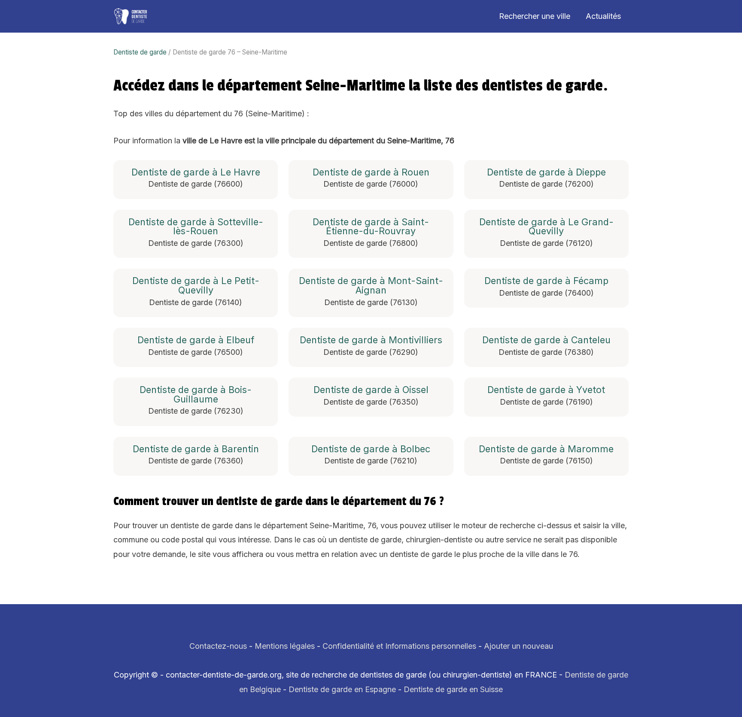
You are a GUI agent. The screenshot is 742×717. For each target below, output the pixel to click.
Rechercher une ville (534, 16)
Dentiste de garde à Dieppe (546, 172)
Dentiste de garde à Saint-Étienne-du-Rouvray (371, 227)
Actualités (603, 16)
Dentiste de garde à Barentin (196, 449)
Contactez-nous (218, 645)
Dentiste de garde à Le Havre (195, 172)
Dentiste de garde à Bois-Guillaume (196, 394)
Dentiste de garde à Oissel (371, 390)
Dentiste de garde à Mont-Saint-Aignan (371, 285)
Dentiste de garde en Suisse (453, 689)
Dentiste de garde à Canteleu (546, 340)
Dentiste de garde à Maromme (546, 449)
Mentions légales (285, 645)
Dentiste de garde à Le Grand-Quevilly (546, 227)
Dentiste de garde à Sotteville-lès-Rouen (195, 227)
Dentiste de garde (140, 52)
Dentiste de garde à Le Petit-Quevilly (195, 285)
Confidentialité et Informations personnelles (399, 645)
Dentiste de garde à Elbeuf (195, 340)
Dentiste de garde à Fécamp (546, 281)
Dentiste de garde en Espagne (342, 689)
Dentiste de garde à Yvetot (546, 390)
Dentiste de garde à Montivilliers (371, 340)
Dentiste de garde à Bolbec (370, 449)
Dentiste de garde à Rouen (371, 172)
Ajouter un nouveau (518, 645)
